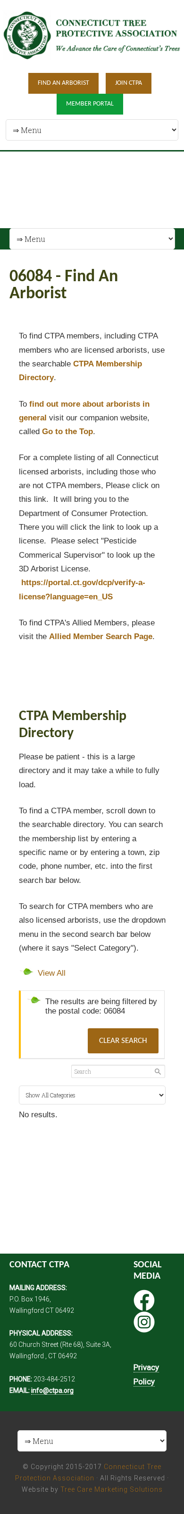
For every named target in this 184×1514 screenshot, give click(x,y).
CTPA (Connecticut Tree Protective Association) (92, 36)
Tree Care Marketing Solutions (111, 1489)
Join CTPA (128, 83)
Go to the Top (67, 431)
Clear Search (123, 1041)
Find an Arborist (63, 83)
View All (52, 973)
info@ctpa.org (52, 1390)
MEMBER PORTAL (90, 103)
